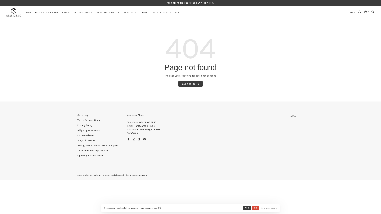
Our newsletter (86, 135)
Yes (247, 208)
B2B (177, 12)
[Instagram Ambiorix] (134, 139)
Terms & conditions (88, 120)
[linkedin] (139, 139)
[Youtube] (144, 139)
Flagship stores (86, 140)
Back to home (190, 84)
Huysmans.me (140, 175)
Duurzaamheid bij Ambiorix (92, 150)
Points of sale (162, 12)
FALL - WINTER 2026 (46, 12)
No (255, 208)
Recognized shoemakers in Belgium (97, 145)
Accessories (82, 12)
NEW (28, 12)
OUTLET (145, 12)
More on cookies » (269, 208)
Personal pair (105, 12)
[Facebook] (128, 139)
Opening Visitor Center (90, 155)
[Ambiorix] (293, 115)
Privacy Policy (85, 125)
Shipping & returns (88, 130)
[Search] (373, 12)
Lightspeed (118, 175)
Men (64, 12)
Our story (82, 115)
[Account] (360, 12)
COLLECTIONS (126, 12)
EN (351, 12)
